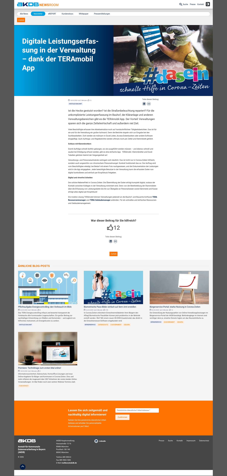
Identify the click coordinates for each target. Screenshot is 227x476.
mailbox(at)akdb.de (69, 463)
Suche (185, 4)
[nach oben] (23, 467)
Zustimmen (122, 417)
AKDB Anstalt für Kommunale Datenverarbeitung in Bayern (28, 4)
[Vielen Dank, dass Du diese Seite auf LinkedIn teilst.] (144, 104)
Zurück (21, 20)
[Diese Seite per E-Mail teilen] (149, 104)
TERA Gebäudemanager (100, 200)
